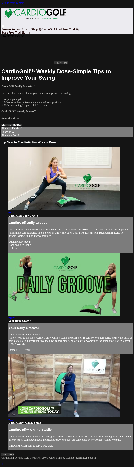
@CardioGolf (47, 29)
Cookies (51, 457)
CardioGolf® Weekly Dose (14, 86)
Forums (17, 29)
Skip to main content (12, 2)
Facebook (7, 125)
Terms (33, 457)
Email (19, 125)
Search (26, 29)
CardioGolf (7, 457)
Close (57, 62)
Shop (34, 29)
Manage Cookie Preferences (72, 457)
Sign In (25, 32)
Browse (6, 29)
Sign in (79, 29)
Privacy (41, 457)
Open (64, 62)
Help (27, 457)
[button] (3, 26)
